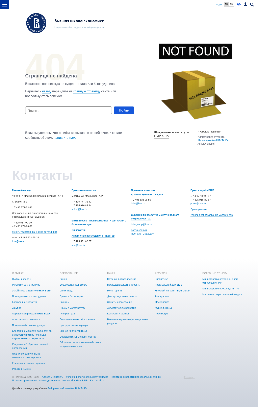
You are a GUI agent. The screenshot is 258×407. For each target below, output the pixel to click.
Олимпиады (66, 290)
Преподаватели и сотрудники (29, 296)
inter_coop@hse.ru (141, 224)
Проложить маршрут (143, 233)
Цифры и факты (21, 279)
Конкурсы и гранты (118, 313)
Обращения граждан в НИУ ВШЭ (31, 313)
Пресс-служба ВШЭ (202, 190)
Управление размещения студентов (93, 235)
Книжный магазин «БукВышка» (172, 290)
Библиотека (161, 279)
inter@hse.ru (138, 203)
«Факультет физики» (209, 131)
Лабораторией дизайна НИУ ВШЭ (67, 388)
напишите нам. (65, 137)
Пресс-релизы (198, 209)
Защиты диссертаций (119, 302)
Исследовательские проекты (123, 284)
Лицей (63, 279)
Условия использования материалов (211, 214)
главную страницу (86, 91)
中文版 (219, 4)
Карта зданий (139, 230)
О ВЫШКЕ (18, 273)
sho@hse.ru (78, 245)
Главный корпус (21, 190)
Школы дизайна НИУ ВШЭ (213, 140)
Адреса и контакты (52, 376)
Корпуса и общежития (24, 302)
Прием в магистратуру (72, 307)
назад (46, 91)
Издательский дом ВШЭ (168, 284)
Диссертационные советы (122, 296)
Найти (124, 110)
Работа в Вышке (21, 368)
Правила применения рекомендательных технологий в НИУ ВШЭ (49, 380)
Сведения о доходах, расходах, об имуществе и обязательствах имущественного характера (32, 334)
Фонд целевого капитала (26, 319)
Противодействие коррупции (28, 325)
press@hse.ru (198, 203)
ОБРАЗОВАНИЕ (69, 273)
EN (231, 4)
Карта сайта (97, 380)
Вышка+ (64, 302)
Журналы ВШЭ (163, 307)
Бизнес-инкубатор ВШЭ (73, 330)
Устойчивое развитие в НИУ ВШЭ (31, 290)
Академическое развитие (121, 307)
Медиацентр (162, 302)
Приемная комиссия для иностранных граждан (147, 192)
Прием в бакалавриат (72, 296)
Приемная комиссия (84, 190)
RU (226, 4)
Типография (162, 296)
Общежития (78, 230)
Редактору (189, 377)
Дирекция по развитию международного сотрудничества (155, 216)
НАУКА (111, 273)
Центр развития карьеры (74, 325)
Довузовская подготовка (73, 284)
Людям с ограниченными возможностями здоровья (27, 355)
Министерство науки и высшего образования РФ (220, 280)
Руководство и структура (26, 284)
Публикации (162, 313)
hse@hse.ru (18, 241)
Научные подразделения (121, 279)
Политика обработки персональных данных (136, 376)
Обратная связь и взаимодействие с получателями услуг (80, 344)
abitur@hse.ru (79, 209)
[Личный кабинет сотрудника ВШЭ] (245, 4)
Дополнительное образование (77, 319)
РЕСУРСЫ (161, 273)
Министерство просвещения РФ (220, 288)
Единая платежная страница (29, 363)
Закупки (16, 307)
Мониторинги (115, 290)
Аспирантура (67, 313)
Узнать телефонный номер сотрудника (34, 231)
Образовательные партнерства (78, 336)
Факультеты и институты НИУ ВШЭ (171, 134)
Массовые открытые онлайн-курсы (222, 294)
